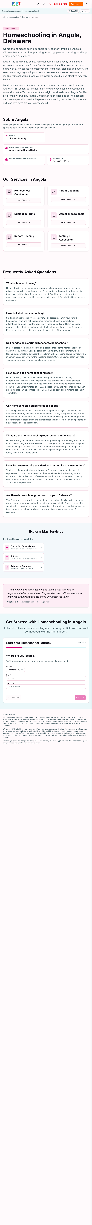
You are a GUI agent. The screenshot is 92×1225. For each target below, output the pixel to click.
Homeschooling (12, 17)
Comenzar (74, 4)
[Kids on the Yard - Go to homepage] (16, 4)
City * (8, 675)
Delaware (26, 17)
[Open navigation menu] (86, 4)
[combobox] (15, 670)
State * (9, 667)
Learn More (22, 200)
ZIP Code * (11, 683)
